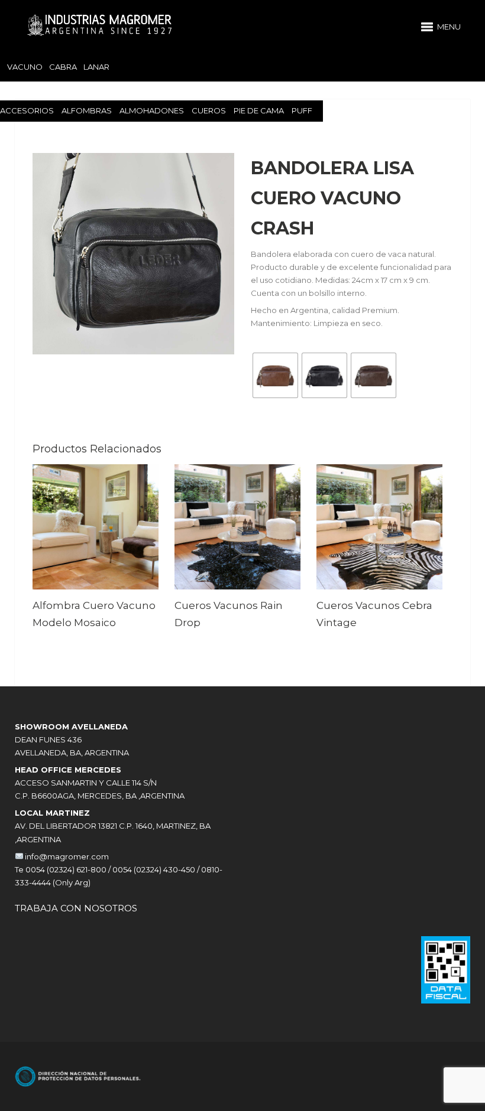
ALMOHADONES (151, 110)
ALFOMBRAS (87, 110)
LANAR (96, 66)
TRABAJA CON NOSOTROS (76, 908)
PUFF (302, 110)
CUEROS (209, 110)
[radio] (275, 375)
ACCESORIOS (27, 110)
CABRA (63, 66)
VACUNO (25, 66)
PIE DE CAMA (259, 110)
